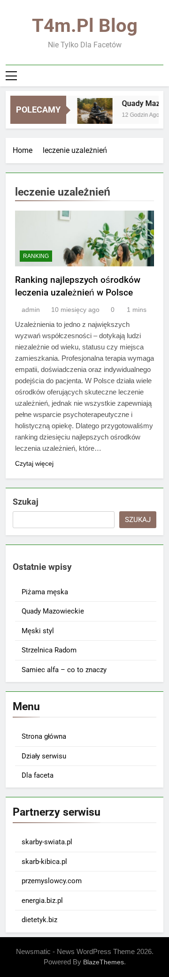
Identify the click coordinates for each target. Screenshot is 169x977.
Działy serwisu (44, 756)
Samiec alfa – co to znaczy (64, 670)
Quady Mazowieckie (53, 611)
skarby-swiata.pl (47, 842)
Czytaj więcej (34, 463)
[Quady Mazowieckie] (93, 115)
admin (31, 309)
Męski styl (38, 631)
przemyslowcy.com (52, 881)
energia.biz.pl (42, 900)
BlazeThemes (103, 962)
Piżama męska (45, 592)
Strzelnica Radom (49, 650)
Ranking (36, 256)
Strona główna (44, 736)
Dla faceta (38, 775)
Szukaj (25, 502)
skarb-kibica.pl (44, 861)
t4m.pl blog (85, 26)
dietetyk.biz (39, 920)
